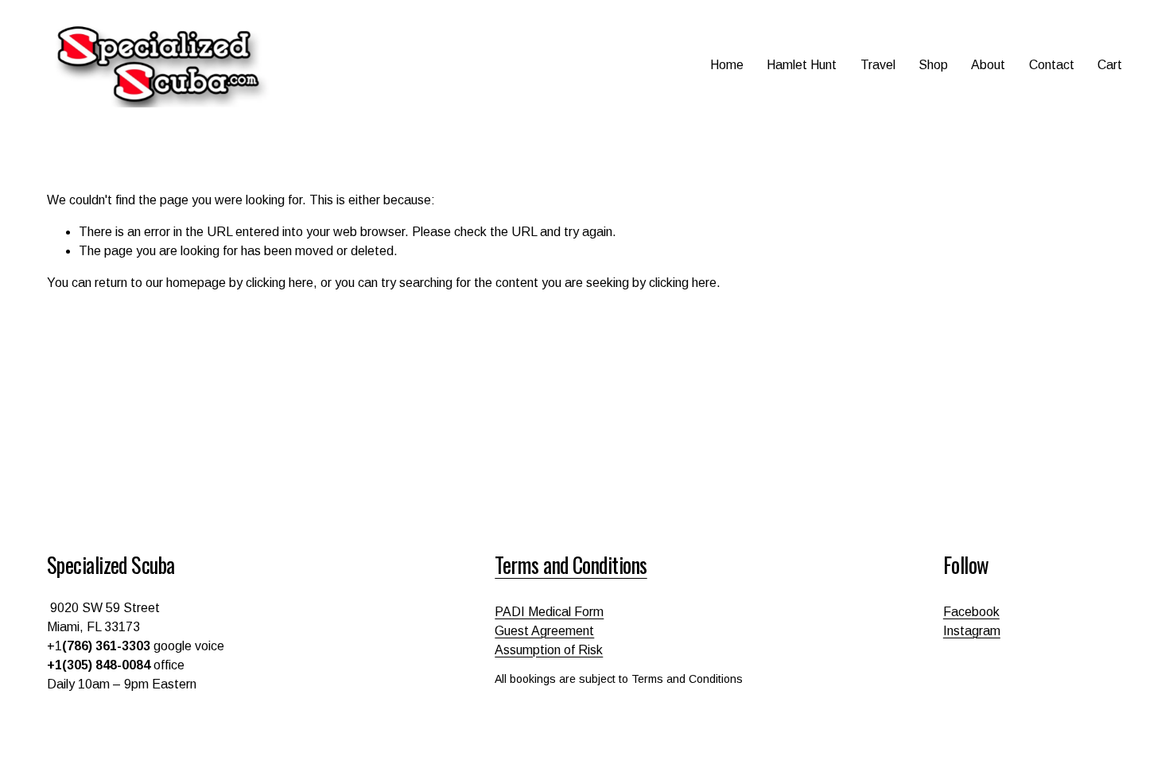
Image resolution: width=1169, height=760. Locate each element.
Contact (1051, 65)
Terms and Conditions (571, 565)
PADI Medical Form (549, 611)
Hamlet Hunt (802, 65)
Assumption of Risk (549, 650)
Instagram (971, 631)
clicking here (279, 282)
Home (727, 65)
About (988, 65)
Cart (1109, 65)
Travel (877, 65)
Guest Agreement (544, 631)
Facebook (971, 611)
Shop (933, 65)
